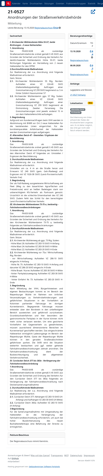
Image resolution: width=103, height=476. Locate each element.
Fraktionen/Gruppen (76, 3)
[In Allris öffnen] (93, 12)
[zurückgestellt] (92, 71)
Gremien (60, 3)
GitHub (15, 458)
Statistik (91, 3)
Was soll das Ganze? (40, 455)
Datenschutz (76, 455)
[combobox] (3, 3)
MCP (66, 455)
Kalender (16, 3)
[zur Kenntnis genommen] (60, 27)
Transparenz (57, 455)
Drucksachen (36, 3)
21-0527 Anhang (78, 95)
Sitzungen (49, 3)
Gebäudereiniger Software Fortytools (44, 466)
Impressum (89, 455)
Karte (25, 3)
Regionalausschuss (44, 27)
